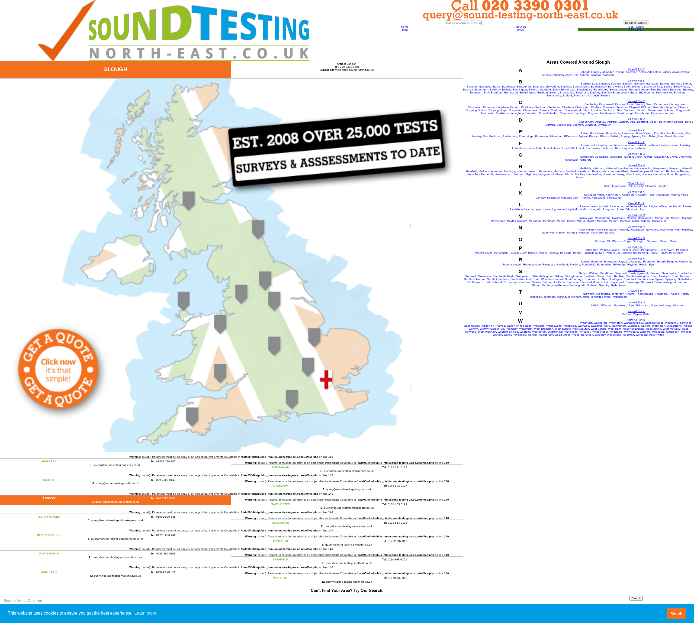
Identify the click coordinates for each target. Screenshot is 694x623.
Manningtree (645, 217)
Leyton (528, 209)
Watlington (658, 325)
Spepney (670, 279)
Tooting (561, 296)
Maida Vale (586, 217)
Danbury (600, 121)
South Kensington (637, 276)
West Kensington (633, 328)
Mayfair (511, 220)
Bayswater (508, 86)
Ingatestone (619, 185)
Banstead (652, 83)
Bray (486, 92)
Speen (659, 279)
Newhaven (666, 229)
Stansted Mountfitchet (594, 282)
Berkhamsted (581, 86)
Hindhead (557, 174)
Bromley (606, 92)
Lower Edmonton (627, 209)
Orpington (639, 241)
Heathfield (621, 171)
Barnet (687, 83)
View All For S (636, 270)
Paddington (591, 249)
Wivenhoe (519, 334)
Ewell (668, 136)
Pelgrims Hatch (483, 252)
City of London (592, 110)
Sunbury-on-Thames (555, 285)
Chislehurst (530, 110)
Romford (575, 264)
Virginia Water (641, 314)
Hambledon (625, 168)
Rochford (562, 264)
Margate (687, 217)
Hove (670, 174)
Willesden (658, 331)
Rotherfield (588, 264)
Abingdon (608, 71)
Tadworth (588, 293)
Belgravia (539, 86)
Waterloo (633, 325)
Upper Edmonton (638, 305)
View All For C (636, 101)
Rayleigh (623, 261)
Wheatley (585, 331)
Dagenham (586, 121)
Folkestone (519, 148)
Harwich (532, 171)
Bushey (605, 95)
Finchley (685, 145)
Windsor (686, 331)
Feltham (653, 145)
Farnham (614, 145)
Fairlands (587, 145)
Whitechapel (600, 331)
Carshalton (474, 107)
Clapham (629, 110)
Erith (644, 136)
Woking (532, 334)
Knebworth (614, 197)
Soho (600, 276)
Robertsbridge (532, 264)
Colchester (487, 113)
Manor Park (662, 217)
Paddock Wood (609, 249)
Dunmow (578, 124)
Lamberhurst (588, 206)
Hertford (519, 174)
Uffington (606, 305)
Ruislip (643, 264)
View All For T (636, 290)
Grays (673, 156)
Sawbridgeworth (639, 273)
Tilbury (685, 293)
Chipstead (515, 110)
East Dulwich (644, 133)
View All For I (636, 182)
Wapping (596, 325)
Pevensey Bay (517, 252)
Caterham (502, 107)
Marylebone (498, 220)
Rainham (596, 261)
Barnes (676, 83)
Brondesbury (621, 92)
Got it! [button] (677, 613)
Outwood (652, 241)
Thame (630, 293)
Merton (561, 220)
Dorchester (665, 121)
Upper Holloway (660, 305)
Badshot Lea (589, 83)
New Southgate (607, 229)
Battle (496, 86)
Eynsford (679, 136)
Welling (687, 325)
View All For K (636, 191)
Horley (620, 174)
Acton (642, 71)
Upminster (620, 305)
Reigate (672, 261)
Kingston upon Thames (575, 197)
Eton (661, 136)
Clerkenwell (655, 110)
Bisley (556, 89)
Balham (627, 83)
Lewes (687, 206)
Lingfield (571, 209)
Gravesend (661, 156)
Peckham (682, 249)
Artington (558, 74)
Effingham (570, 136)
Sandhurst (606, 273)
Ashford (585, 74)
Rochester (548, 264)
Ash (576, 74)
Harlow (483, 171)
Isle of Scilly (636, 185)
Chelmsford (582, 107)
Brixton (554, 92)
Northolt (572, 232)
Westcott (525, 331)
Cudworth (669, 113)
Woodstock (614, 334)
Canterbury (661, 104)
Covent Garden (548, 113)
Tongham (549, 296)
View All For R (636, 258)
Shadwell (470, 276)
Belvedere (552, 86)
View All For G (636, 153)
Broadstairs (567, 92)
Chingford (670, 107)
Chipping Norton (476, 110)
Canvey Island (678, 104)
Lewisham (516, 209)
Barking (665, 83)
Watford (645, 325)
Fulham (640, 148)
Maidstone (618, 217)
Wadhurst (586, 322)
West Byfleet (563, 328)
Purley (653, 252)
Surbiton (592, 285)
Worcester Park (645, 334)
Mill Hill (581, 220)
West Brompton (543, 328)
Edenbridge (526, 136)
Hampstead (660, 168)
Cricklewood (607, 113)
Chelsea (596, 107)
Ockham (600, 241)
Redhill (661, 261)
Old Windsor (614, 241)
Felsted (641, 145)
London (583, 209)
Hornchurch (633, 174)
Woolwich (628, 334)
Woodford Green (582, 334)
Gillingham (586, 156)
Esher (652, 136)
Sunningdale (577, 285)
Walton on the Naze (519, 325)
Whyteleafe (631, 331)
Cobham (669, 110)
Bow (653, 89)
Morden (613, 220)
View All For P (636, 246)
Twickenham (619, 296)
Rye (651, 264)
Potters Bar (613, 252)
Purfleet (643, 252)
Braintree (676, 89)
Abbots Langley (591, 71)
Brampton (476, 92)
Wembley (512, 328)
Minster (591, 220)
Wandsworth (554, 325)
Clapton (641, 110)
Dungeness (564, 124)
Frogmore (628, 148)
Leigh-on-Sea (657, 206)
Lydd (643, 209)
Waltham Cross (654, 322)
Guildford (586, 159)
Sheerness (484, 276)
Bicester (468, 89)
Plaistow (553, 252)
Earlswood (628, 133)
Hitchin (569, 174)
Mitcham (602, 220)
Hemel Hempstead (641, 171)
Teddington (603, 293)
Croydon (656, 113)
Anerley (546, 74)
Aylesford (609, 74)
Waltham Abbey (633, 322)
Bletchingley (584, 89)
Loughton (609, 209)
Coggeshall (683, 110)
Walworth (539, 325)
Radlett (585, 261)
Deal (632, 121)
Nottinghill (597, 232)
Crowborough (625, 113)
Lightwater (558, 209)
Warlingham (619, 325)
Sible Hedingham (542, 276)
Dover (688, 121)
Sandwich (621, 273)
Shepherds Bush (503, 276)
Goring (648, 156)
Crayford (593, 113)
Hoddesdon (593, 174)
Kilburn (674, 194)
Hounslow (659, 174)
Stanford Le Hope (553, 282)
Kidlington (662, 194)
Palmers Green (630, 249)
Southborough (574, 279)
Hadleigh (585, 168)
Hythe (578, 177)
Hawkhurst (583, 171)
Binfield (506, 89)
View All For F (636, 142)
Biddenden (481, 89)
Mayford (522, 220)
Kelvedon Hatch (594, 194)
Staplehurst (617, 282)
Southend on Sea (596, 279)
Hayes (596, 171)
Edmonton (556, 136)
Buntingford (554, 95)
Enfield (615, 136)
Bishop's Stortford (540, 89)
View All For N (636, 226)
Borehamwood (618, 89)
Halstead (611, 168)
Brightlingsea (527, 92)
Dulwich (550, 124)
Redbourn (649, 261)
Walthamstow (472, 325)
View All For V (636, 311)
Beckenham (523, 86)
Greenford (685, 156)
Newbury (623, 229)
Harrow (522, 171)
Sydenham (618, 285)
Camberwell (606, 104)
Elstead (594, 136)
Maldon (631, 217)
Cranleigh (580, 113)
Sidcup (559, 276)
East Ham (678, 133)
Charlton (540, 107)
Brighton (542, 92)
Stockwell (647, 282)
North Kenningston (554, 232)
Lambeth (603, 206)
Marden (675, 217)
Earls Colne (597, 133)
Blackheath (568, 89)
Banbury (639, 83)
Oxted (673, 241)
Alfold (675, 71)
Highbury (531, 174)
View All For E (636, 130)
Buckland (680, 92)
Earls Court (613, 133)
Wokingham (545, 334)
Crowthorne (642, 113)
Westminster (555, 331)
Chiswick (544, 110)
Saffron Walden (589, 273)
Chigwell (634, 107)
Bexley (668, 86)
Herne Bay (473, 174)
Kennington (613, 194)
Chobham (557, 110)
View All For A (636, 68)
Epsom (635, 136)
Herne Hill (487, 174)
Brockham (582, 92)
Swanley (604, 285)
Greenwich (572, 159)
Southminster (645, 279)
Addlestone (654, 71)
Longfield (596, 209)
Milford (571, 220)
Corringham (516, 113)
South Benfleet (615, 276)
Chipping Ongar (497, 110)
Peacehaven (666, 249)
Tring (586, 296)
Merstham (549, 220)
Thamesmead (644, 293)
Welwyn (473, 328)
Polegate (565, 252)
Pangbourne (649, 249)
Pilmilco (532, 252)
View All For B (636, 80)
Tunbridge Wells (600, 296)
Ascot (568, 74)
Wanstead (569, 325)
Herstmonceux (504, 174)
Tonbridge (535, 296)
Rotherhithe (604, 264)
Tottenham (574, 296)
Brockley (595, 92)
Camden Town (624, 104)
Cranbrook (566, 113)
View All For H (636, 165)
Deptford (642, 121)
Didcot (653, 121)
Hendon (659, 171)
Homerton (609, 174)
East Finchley (662, 133)
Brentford (497, 92)
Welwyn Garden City (492, 328)
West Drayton (580, 328)
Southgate (615, 279)
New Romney (587, 229)
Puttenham (676, 252)
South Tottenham (498, 279)
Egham (583, 136)
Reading (636, 261)
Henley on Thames (678, 171)
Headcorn (608, 171)
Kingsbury (553, 197)
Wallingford (601, 322)
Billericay (495, 89)
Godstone (616, 156)
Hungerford (682, 174)
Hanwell (687, 168)
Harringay (510, 171)
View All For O (636, 238)
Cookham (502, 113)
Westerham (539, 331)
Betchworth (615, 86)
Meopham (535, 220)
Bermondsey (598, 86)
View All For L (636, 203)
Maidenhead (603, 217)
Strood (536, 285)
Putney (663, 252)
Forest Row (583, 148)
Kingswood (599, 197)
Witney (508, 334)
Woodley (600, 334)
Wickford (645, 331)
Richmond (685, 261)
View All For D (636, 118)
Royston (632, 264)
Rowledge (619, 264)
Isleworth (650, 185)
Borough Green (639, 89)
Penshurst (500, 252)
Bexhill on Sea (653, 86)
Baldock (616, 83)
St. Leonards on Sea (516, 282)
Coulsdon (531, 113)
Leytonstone (542, 209)
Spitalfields (685, 279)
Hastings (559, 171)
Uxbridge (677, 305)
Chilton (645, 107)
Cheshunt (621, 107)
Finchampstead (669, 145)
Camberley (590, 104)
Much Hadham (641, 220)
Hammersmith (642, 168)
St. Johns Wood (492, 282)
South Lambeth (660, 276)
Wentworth (525, 328)
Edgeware (541, 136)
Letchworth (675, 206)
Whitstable (615, 331)
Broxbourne (646, 92)
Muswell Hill (659, 220)
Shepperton (522, 276)
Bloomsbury (600, 89)
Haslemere (545, 171)
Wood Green (563, 334)
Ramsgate (610, 261)
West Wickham (487, 331)
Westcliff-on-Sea (508, 331)
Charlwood (554, 107)
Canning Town (644, 104)
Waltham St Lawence (678, 322)
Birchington (520, 89)
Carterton (489, 107)
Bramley (688, 89)
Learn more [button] (145, 613)
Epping (625, 136)
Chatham (568, 107)
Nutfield (610, 232)
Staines (536, 282)
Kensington (629, 194)
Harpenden (496, 171)
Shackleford (685, 273)
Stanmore (573, 282)
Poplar (577, 252)
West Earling (598, 328)
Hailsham (598, 168)
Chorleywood (573, 110)
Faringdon (600, 145)
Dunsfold (590, 124)
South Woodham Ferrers (548, 279)
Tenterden (618, 293)
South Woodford (520, 279)
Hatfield (571, 171)
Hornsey (647, 174)
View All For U (636, 302)
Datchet (623, 121)
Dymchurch (604, 124)
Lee (644, 206)
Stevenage (633, 282)
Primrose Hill (629, 252)
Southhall (630, 279)
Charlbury (527, 107)
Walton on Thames (493, 325)
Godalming (601, 156)
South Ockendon (475, 279)
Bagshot (604, 83)
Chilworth (657, 107)
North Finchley (683, 229)
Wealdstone (674, 325)
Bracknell (663, 89)
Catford (514, 107)
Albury (667, 71)
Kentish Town (646, 194)
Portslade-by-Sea (593, 252)
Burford (567, 95)
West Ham (614, 328)
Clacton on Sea (612, 110)
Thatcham (661, 293)
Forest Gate (535, 148)
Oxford (664, 241)
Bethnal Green (633, 86)
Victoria (626, 314)
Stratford (682, 282)
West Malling (653, 328)
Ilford (607, 185)
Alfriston (685, 71)
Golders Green (633, 156)
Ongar (627, 241)
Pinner (543, 252)
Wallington (615, 322)
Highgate (544, 174)
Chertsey (608, 107)
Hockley (580, 174)
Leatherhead (633, 206)
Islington (663, 185)
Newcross (652, 229)
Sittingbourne (573, 276)
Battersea (485, 86)
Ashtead (596, 74)
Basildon (472, 86)
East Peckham (492, 136)
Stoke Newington (665, 282)
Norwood (584, 232)
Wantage (583, 325)
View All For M (636, 214)
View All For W (636, 319)
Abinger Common (626, 71)
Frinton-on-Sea (611, 148)
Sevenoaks (669, 273)
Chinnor (683, 107)
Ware (606, 325)
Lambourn (616, 206)
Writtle (660, 334)
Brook (634, 92)
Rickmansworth (512, 264)
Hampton (674, 168)
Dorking (678, 121)
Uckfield (594, 305)
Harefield (471, 171)
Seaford (655, 273)
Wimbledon (672, 331)
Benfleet (566, 86)
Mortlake (625, 220)
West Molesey (671, 328)
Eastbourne (510, 136)
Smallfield (590, 276)
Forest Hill (568, 148)
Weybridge (571, 331)
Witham (497, 334)
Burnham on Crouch (586, 95)
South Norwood (681, 276)
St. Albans (473, 282)
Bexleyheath (681, 86)
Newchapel (637, 229)
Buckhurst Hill (664, 92)
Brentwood (511, 92)
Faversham (628, 145)
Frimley (596, 148)
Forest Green (552, 148)
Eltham (604, 136)
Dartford (612, 121)
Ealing (585, 133)
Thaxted (674, 293)
